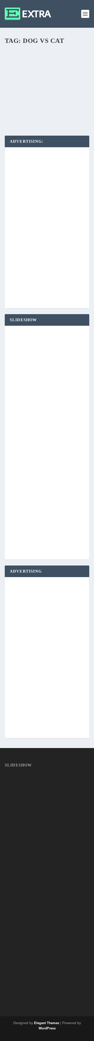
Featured (16, 105)
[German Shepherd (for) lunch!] (47, 66)
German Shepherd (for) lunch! (47, 92)
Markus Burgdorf (25, 100)
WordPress (47, 1028)
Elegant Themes (46, 1023)
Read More (23, 114)
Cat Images (67, 100)
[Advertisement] (47, 228)
